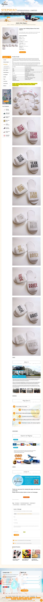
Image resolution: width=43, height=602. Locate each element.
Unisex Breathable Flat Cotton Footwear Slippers (24, 540)
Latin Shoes (5, 81)
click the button (19, 492)
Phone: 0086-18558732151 (7, 579)
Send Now (24, 590)
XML (36, 596)
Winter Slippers (5, 70)
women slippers (21, 597)
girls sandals (38, 597)
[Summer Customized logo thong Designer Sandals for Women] (4, 124)
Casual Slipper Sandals (9, 597)
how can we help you (6, 92)
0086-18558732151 (6, 12)
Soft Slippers (29, 504)
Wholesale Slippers (23, 504)
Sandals (4, 76)
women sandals (15, 597)
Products (9, 596)
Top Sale (4, 59)
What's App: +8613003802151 (8, 582)
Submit (16, 534)
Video (17, 596)
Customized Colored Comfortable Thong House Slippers (24, 543)
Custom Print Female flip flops (8, 135)
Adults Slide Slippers (18, 24)
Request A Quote (22, 52)
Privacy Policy (32, 596)
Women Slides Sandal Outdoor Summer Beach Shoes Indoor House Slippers (34, 560)
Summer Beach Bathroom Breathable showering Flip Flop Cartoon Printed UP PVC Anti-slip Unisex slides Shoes (15, 560)
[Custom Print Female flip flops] (4, 135)
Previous (38, 547)
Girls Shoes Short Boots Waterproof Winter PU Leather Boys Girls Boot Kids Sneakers (8, 128)
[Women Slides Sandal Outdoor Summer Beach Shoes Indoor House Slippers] (35, 554)
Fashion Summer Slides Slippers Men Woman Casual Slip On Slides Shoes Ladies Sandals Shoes (25, 560)
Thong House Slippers (16, 504)
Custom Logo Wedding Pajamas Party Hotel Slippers (24, 513)
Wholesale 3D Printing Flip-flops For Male (8, 113)
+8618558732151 (27, 12)
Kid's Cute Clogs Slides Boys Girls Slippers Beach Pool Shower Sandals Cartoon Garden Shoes (7, 110)
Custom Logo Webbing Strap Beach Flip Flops (8, 117)
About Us (13, 596)
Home (9, 24)
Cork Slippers (5, 74)
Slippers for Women (32, 597)
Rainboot (4, 85)
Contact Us (6, 101)
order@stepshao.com (16, 12)
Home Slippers (26, 597)
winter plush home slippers (7, 121)
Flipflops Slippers (6, 62)
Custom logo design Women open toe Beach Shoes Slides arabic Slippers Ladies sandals (8, 132)
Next (40, 547)
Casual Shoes (5, 83)
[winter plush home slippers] (4, 120)
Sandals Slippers (6, 72)
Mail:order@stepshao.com (7, 584)
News (20, 596)
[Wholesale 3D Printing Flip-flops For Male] (4, 113)
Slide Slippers (12, 24)
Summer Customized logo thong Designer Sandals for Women (7, 124)
